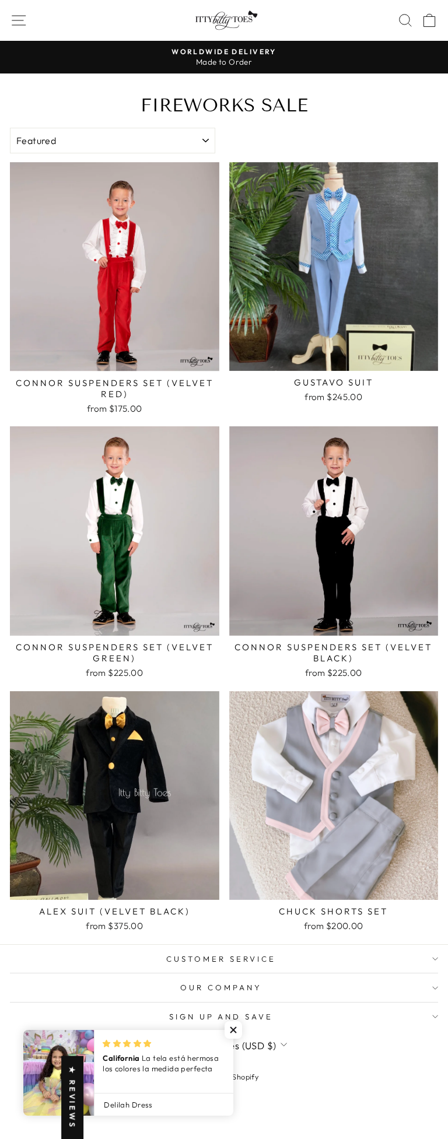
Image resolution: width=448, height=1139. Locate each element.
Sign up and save (221, 1016)
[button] (233, 1030)
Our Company (221, 987)
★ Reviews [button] (72, 1097)
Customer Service (221, 958)
